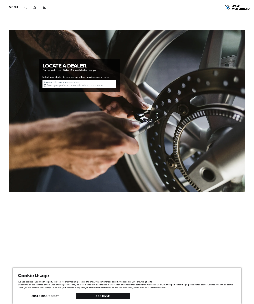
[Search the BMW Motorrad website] (25, 6)
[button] (11, 7)
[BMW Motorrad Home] (237, 7)
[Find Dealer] (35, 6)
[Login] (44, 6)
